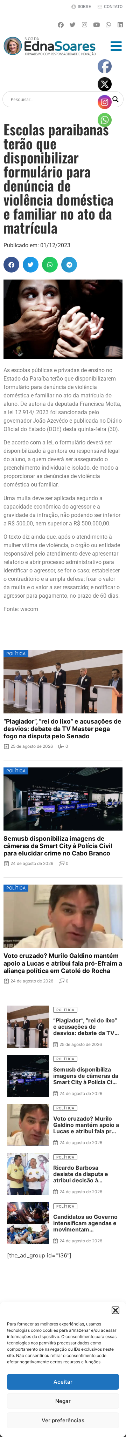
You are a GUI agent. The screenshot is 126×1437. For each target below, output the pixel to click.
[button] (115, 1310)
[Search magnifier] (115, 99)
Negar (63, 1401)
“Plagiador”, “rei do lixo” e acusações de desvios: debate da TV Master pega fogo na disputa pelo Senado (62, 729)
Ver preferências (63, 1420)
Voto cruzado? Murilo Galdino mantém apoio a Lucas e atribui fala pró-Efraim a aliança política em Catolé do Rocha (63, 963)
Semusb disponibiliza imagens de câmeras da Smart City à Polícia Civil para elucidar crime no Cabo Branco (58, 846)
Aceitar (63, 1381)
